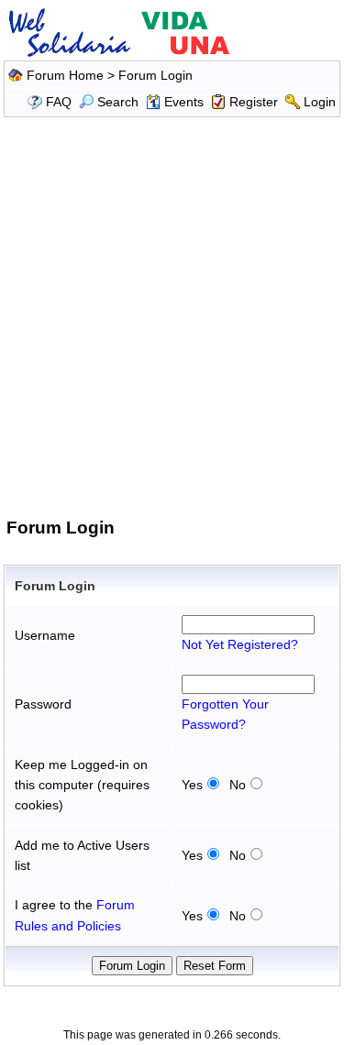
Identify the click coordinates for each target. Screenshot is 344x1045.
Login (320, 101)
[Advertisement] (172, 314)
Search (118, 101)
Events (184, 101)
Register (253, 101)
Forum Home (65, 75)
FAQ (59, 101)
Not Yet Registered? (240, 644)
